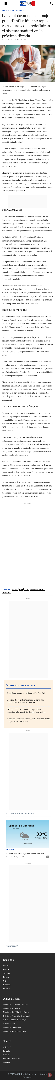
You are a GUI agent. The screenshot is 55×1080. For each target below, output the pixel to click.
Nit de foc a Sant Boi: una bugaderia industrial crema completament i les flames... (28, 720)
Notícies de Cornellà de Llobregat (15, 1004)
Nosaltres (6, 1062)
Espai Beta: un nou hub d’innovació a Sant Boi (26, 693)
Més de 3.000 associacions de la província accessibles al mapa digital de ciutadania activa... (26, 710)
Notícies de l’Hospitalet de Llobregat (16, 1016)
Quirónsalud (6, 592)
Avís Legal (7, 1047)
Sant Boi (6, 965)
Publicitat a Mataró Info (11, 1058)
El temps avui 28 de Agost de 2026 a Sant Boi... (25, 853)
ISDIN (26, 589)
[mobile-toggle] (5, 3)
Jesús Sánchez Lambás (37, 589)
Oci (4, 981)
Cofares (14, 589)
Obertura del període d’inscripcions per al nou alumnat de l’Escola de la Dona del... (25, 701)
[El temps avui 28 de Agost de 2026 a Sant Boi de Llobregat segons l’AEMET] (27, 834)
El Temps (10, 850)
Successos (6, 973)
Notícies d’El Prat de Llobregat (14, 1019)
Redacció (9, 857)
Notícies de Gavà (9, 1023)
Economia (6, 984)
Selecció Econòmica (13, 10)
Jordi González (9, 40)
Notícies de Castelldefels (12, 1027)
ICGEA (21, 589)
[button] (51, 3)
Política (6, 969)
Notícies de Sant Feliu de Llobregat (16, 1012)
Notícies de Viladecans (11, 1008)
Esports (6, 977)
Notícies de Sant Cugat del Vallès (15, 1031)
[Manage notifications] (50, 1075)
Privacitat (6, 1051)
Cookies (6, 1054)
